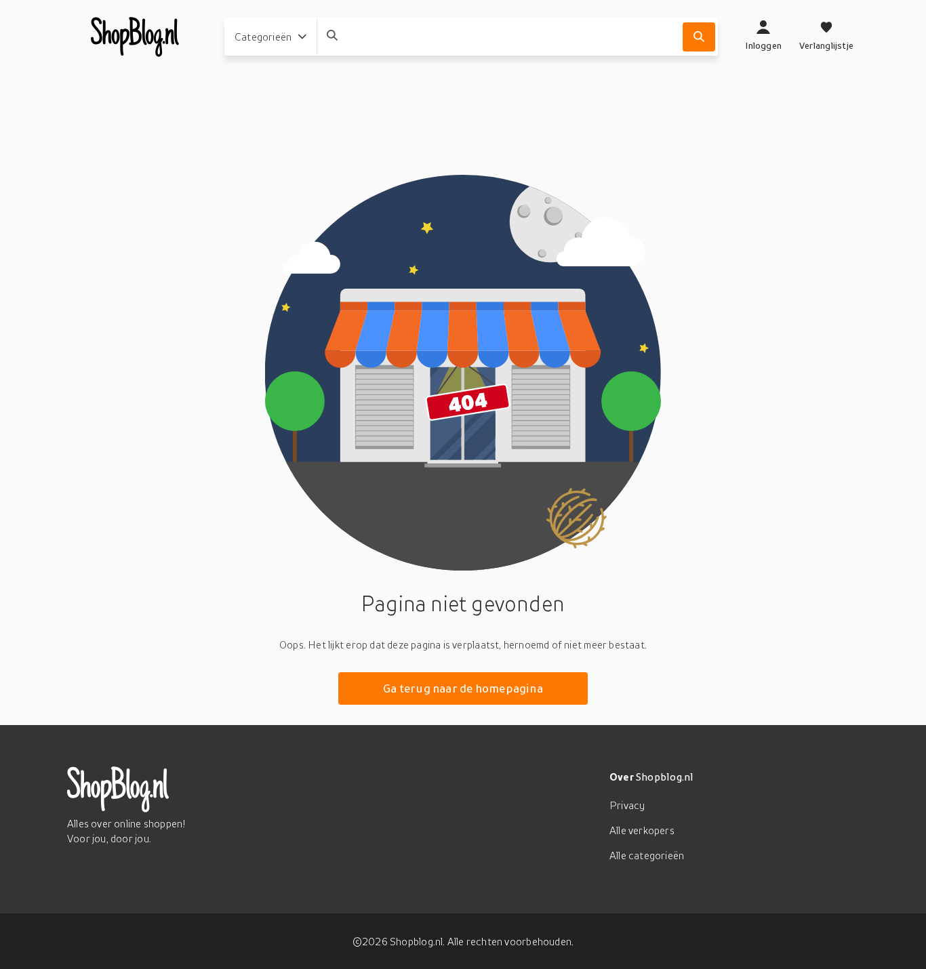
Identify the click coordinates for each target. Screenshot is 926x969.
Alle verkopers (642, 830)
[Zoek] (699, 36)
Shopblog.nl (664, 776)
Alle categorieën (646, 855)
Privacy (627, 805)
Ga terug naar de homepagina (463, 688)
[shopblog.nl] (135, 36)
